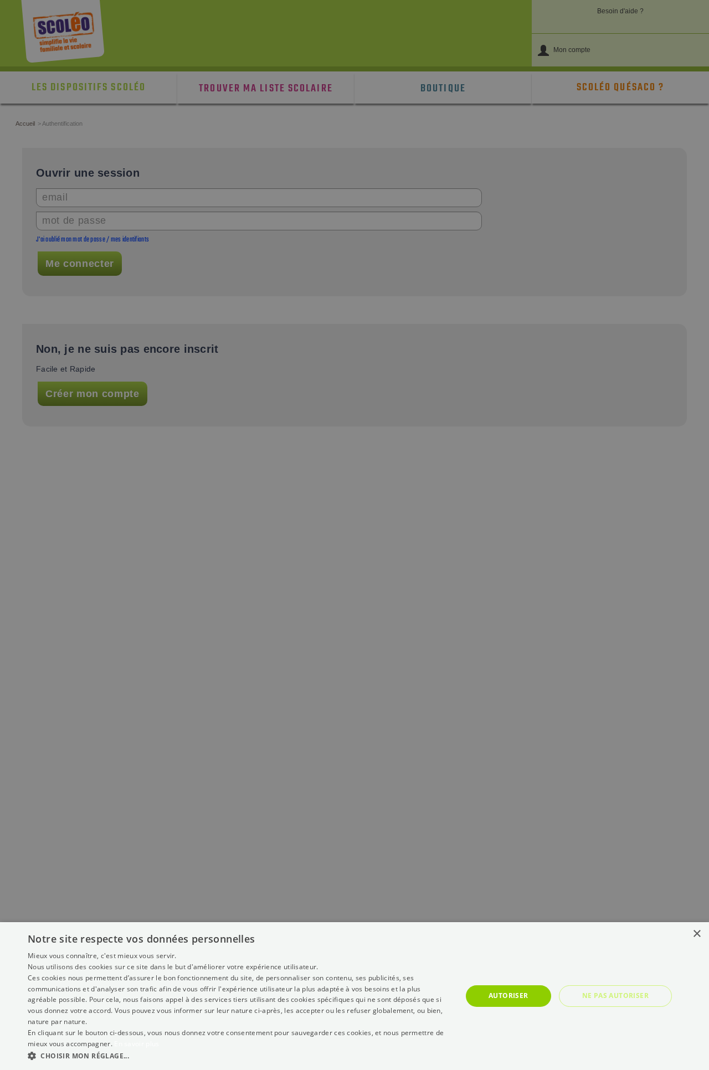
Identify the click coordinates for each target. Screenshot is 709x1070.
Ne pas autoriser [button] (615, 995)
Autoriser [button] (508, 995)
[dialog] (354, 996)
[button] (238, 1055)
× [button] (696, 934)
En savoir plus (136, 1043)
